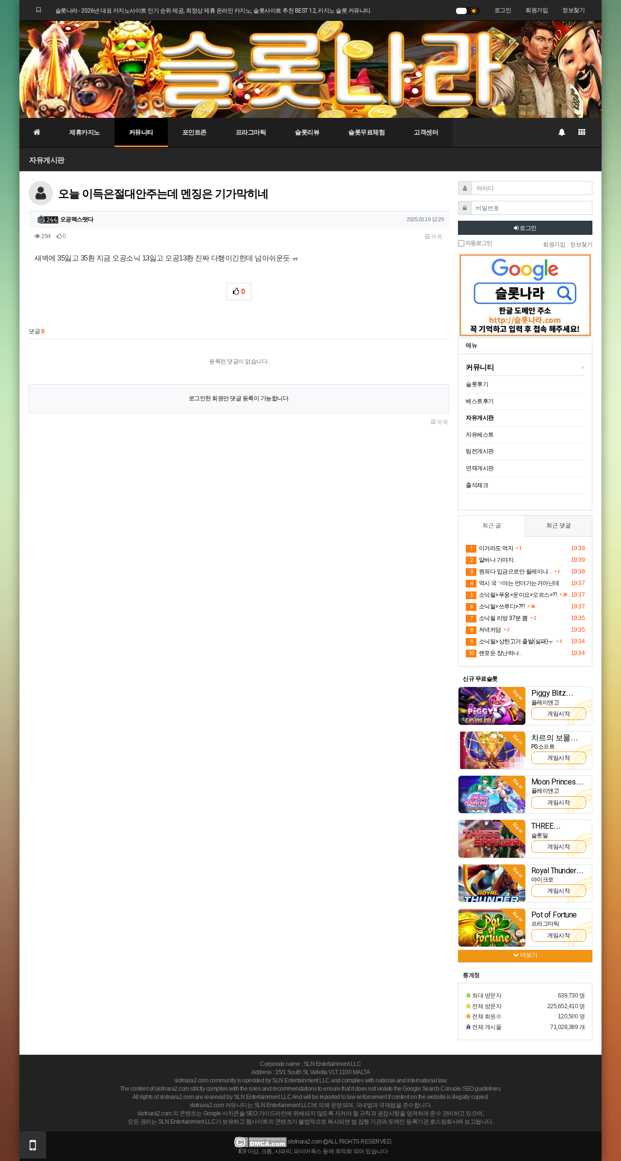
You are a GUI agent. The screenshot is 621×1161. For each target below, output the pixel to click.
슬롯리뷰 (307, 132)
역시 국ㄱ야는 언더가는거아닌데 (514, 583)
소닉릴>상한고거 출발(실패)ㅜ (512, 641)
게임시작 (558, 713)
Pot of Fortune (554, 914)
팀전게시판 (480, 451)
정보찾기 (573, 10)
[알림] (561, 132)
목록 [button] (436, 236)
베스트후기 (480, 401)
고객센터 (426, 132)
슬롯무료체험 (366, 132)
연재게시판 (480, 468)
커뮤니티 (141, 132)
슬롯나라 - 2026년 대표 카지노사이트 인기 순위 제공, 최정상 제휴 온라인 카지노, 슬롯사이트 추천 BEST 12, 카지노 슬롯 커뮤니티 (213, 10)
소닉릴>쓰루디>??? (497, 606)
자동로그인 (478, 243)
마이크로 (542, 879)
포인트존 (194, 132)
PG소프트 (543, 746)
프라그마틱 (251, 132)
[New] (491, 705)
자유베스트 (480, 434)
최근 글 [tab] (491, 525)
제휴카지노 (84, 132)
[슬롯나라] (310, 68)
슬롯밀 (539, 835)
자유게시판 (47, 160)
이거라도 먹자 (491, 548)
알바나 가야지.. (493, 559)
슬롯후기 (477, 384)
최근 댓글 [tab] (558, 525)
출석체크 (477, 485)
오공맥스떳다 (77, 219)
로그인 (502, 10)
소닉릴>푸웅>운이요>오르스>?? (513, 594)
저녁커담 (485, 629)
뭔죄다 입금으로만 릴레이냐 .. (511, 571)
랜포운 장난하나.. (495, 653)
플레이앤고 (545, 702)
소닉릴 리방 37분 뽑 (499, 618)
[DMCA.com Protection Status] (260, 1142)
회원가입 (536, 10)
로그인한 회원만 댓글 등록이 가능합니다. (239, 398)
